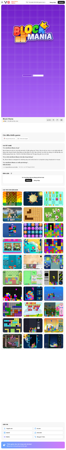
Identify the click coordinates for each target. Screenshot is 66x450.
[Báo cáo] (57, 120)
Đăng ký (61, 2)
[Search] (26, 2)
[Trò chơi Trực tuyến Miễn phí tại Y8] (7, 2)
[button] (7, 164)
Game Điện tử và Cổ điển (11, 167)
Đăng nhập (53, 2)
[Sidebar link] (2, 2)
